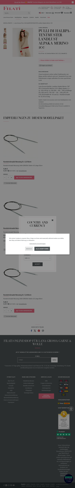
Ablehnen (29, 248)
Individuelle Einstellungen (37, 243)
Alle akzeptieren (42, 248)
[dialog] (37, 244)
